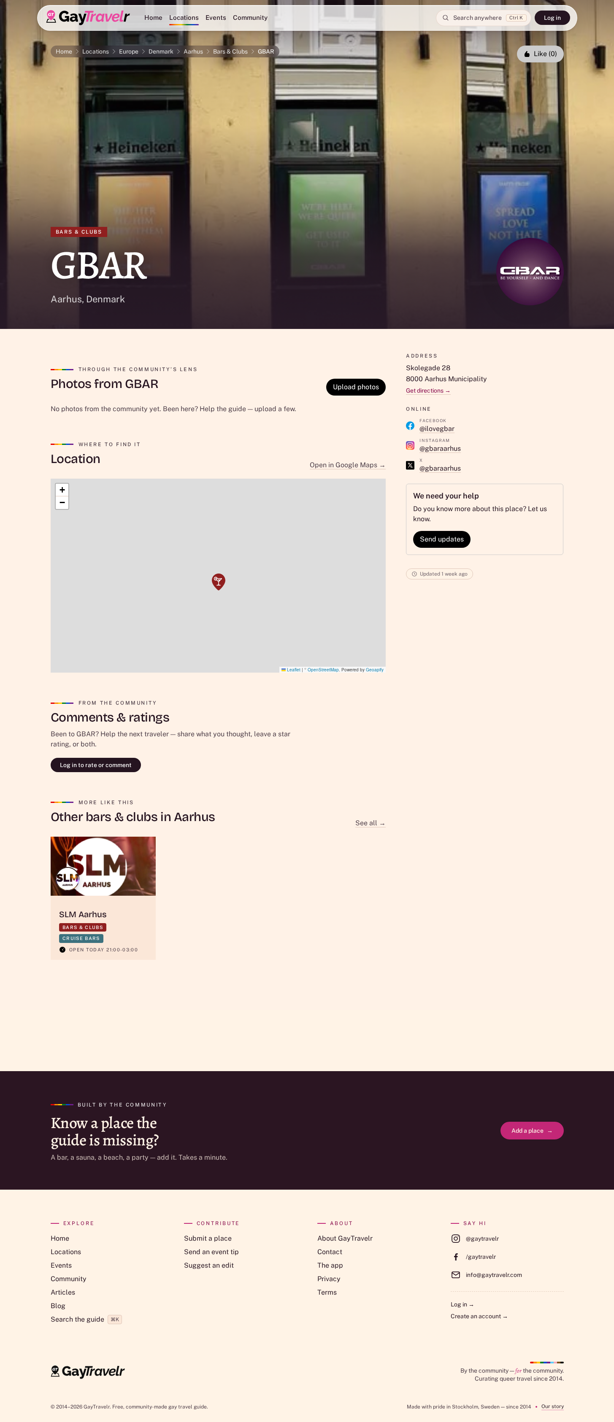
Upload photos (356, 387)
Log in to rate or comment (96, 765)
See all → (370, 823)
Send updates (442, 539)
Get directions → (428, 390)
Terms (327, 1292)
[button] (218, 582)
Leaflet (293, 670)
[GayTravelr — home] (88, 1372)
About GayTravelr (345, 1238)
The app (330, 1265)
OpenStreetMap (323, 670)
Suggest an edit (209, 1265)
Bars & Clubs (230, 51)
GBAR (266, 51)
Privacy (329, 1279)
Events (216, 17)
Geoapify (375, 670)
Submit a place (208, 1238)
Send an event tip (211, 1252)
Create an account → (479, 1316)
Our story (552, 1406)
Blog (58, 1306)
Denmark (161, 51)
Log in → (462, 1304)
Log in (552, 17)
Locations (184, 17)
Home (153, 17)
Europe (128, 51)
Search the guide (85, 1319)
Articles (63, 1292)
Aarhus (193, 51)
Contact (329, 1252)
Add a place (532, 1130)
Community (250, 17)
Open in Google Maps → (348, 465)
